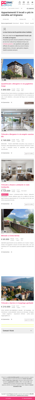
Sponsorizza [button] (6, 102)
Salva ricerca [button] (27, 398)
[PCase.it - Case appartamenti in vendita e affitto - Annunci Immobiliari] (7, 3)
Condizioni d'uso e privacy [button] (22, 395)
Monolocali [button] (16, 23)
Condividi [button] (31, 8)
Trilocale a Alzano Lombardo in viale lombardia (15, 186)
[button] (19, 3)
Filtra (9, 398)
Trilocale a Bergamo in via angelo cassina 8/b (17, 135)
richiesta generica (8, 44)
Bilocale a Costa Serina (10, 236)
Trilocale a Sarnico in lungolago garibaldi (17, 303)
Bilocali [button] (22, 23)
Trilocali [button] (27, 23)
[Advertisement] (17, 264)
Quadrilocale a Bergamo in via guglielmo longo (17, 85)
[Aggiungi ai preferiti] (12, 102)
